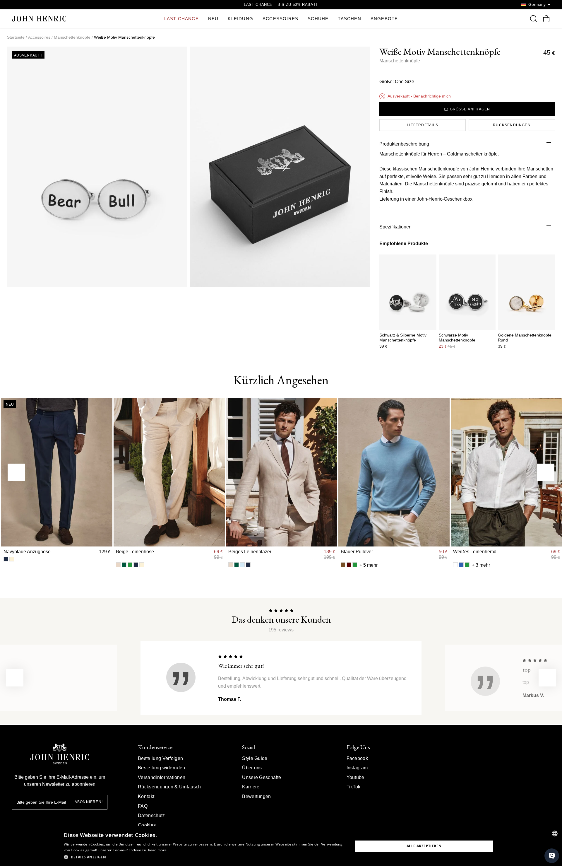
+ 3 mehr (481, 565)
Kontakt (146, 796)
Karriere (251, 786)
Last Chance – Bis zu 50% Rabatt (281, 4)
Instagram (357, 767)
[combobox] (555, 833)
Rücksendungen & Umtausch (169, 786)
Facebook (357, 758)
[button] (204, 857)
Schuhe (318, 18)
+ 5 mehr (368, 565)
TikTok (354, 786)
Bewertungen (256, 796)
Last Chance (181, 18)
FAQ (143, 806)
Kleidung (240, 18)
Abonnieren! (89, 802)
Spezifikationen (395, 226)
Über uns (252, 767)
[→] (545, 472)
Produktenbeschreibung (404, 143)
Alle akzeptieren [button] (424, 845)
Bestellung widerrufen (161, 767)
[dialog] (281, 846)
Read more (157, 850)
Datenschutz (151, 815)
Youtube (355, 777)
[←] (16, 472)
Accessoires (280, 18)
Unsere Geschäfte (261, 777)
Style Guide (255, 758)
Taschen (349, 18)
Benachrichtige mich (432, 96)
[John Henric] (39, 18)
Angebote (384, 18)
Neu (213, 18)
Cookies (147, 825)
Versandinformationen (161, 777)
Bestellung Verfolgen (160, 758)
